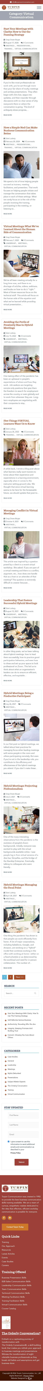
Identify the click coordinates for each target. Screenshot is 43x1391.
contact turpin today (15, 1227)
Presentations (23, 46)
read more (8, 115)
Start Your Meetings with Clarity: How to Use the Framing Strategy (23, 1015)
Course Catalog (9, 1309)
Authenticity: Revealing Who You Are (22, 1024)
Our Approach (8, 1246)
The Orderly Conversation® (14, 1345)
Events (5, 1258)
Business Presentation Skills (14, 1278)
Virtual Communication (26, 49)
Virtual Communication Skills (14, 1305)
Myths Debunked (14, 1073)
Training (8, 49)
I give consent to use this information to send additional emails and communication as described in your (23, 1147)
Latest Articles (8, 1254)
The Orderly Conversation (17, 1086)
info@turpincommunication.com (23, 2)
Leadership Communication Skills (16, 1286)
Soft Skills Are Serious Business (19, 1020)
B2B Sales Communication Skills (16, 1282)
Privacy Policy (16, 1153)
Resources (6, 1250)
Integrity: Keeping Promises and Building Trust (20, 1030)
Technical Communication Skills (16, 1293)
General (11, 1061)
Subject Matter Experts (16, 1082)
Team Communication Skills (14, 1289)
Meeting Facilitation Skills (13, 1297)
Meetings (10, 46)
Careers (5, 1266)
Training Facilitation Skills (13, 1301)
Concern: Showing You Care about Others (21, 1036)
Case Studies (13, 1057)
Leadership (11, 243)
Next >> (20, 977)
